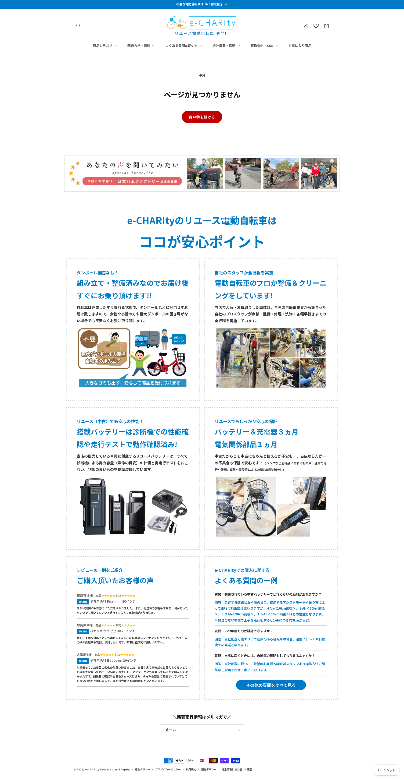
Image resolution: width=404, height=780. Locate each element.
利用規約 (191, 769)
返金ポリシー (142, 769)
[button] (78, 26)
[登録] (239, 729)
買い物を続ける (202, 116)
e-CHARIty (92, 769)
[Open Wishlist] (316, 26)
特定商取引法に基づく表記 (237, 769)
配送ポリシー (208, 769)
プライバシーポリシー (168, 769)
